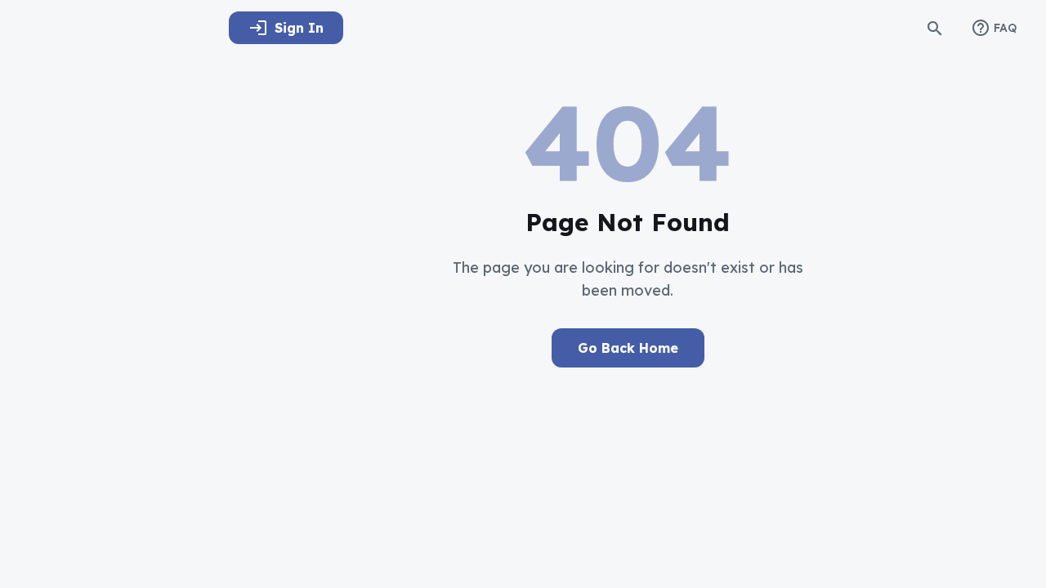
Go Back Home (628, 348)
